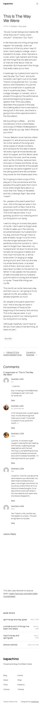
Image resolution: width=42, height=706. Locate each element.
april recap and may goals (15, 619)
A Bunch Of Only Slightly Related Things (12, 353)
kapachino (8, 3)
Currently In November (31, 353)
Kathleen (14, 26)
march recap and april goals (11, 636)
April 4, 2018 (36, 636)
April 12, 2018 (36, 627)
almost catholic (10, 645)
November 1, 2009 (17, 379)
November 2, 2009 (17, 433)
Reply (13, 400)
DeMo (13, 436)
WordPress (35, 702)
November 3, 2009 (17, 468)
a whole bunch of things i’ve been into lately (16, 627)
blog (20, 26)
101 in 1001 (8, 339)
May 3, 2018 (34, 619)
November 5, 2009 (17, 506)
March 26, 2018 (33, 645)
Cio (12, 382)
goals (24, 26)
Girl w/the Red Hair (17, 408)
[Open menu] (37, 3)
